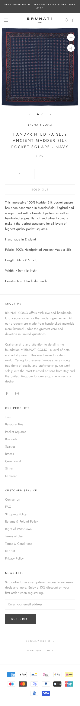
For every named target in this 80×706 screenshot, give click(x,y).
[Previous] (30, 114)
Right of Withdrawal (18, 529)
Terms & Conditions (18, 543)
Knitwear (11, 476)
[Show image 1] (38, 114)
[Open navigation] (6, 20)
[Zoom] (71, 37)
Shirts (9, 468)
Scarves (10, 446)
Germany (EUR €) (38, 641)
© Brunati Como (40, 650)
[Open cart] (74, 20)
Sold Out (40, 189)
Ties (7, 417)
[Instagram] (17, 393)
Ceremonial (13, 461)
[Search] (67, 20)
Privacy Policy (14, 558)
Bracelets (11, 439)
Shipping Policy (16, 514)
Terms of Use (14, 536)
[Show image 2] (42, 114)
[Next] (50, 114)
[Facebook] (6, 393)
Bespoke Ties (14, 424)
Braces (9, 453)
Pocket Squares (15, 431)
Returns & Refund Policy (21, 521)
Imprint (10, 551)
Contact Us (12, 499)
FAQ (8, 506)
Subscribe (20, 619)
